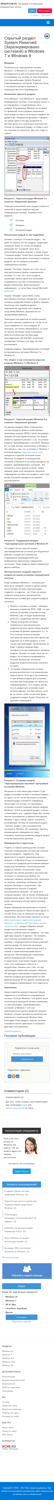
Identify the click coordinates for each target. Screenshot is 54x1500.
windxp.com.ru (22, 1494)
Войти (32, 11)
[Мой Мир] (17, 1076)
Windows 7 (16, 34)
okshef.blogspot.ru (12, 1031)
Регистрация (44, 11)
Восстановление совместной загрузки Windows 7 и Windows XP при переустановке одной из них (25, 923)
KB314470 (9, 291)
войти (25, 1105)
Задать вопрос (22, 1171)
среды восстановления (32, 452)
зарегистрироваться (15, 1108)
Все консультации (10, 1257)
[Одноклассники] (13, 1076)
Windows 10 (11, 1297)
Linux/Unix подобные (16, 1308)
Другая (9, 1312)
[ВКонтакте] (9, 1076)
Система (25, 34)
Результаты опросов (21, 1321)
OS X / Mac (10, 1304)
